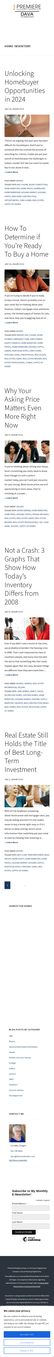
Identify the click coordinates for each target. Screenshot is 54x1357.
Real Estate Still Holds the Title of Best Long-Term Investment (26, 752)
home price (9, 514)
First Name (17, 1213)
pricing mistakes (40, 514)
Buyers (19, 180)
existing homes (30, 695)
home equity (18, 858)
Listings (12, 1063)
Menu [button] (29, 25)
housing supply (36, 346)
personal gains (12, 354)
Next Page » (41, 886)
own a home (26, 200)
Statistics (13, 1084)
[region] (27, 1331)
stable (29, 362)
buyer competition (38, 184)
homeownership (12, 192)
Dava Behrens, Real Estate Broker (27, 10)
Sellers (20, 506)
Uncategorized (15, 1095)
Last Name (17, 1222)
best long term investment (30, 854)
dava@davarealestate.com (22, 1156)
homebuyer (39, 188)
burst (33, 691)
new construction (33, 703)
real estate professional (25, 522)
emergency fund (21, 339)
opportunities (11, 200)
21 (30, 885)
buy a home (22, 184)
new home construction (24, 196)
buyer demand (24, 510)
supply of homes (12, 204)
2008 (19, 691)
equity (7, 343)
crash (40, 691)
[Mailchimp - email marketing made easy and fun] (31, 1241)
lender (7, 350)
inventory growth (13, 703)
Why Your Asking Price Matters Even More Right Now (22, 407)
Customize (27, 1342)
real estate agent (13, 358)
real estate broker (32, 358)
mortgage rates (20, 350)
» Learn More (18, 172)
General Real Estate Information (23, 1046)
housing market (29, 192)
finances (16, 343)
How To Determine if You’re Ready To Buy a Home (26, 241)
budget (20, 335)
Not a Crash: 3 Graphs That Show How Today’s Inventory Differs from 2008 (24, 576)
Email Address (19, 1203)
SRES (11, 1079)
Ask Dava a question (18, 1160)
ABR (11, 1036)
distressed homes (13, 695)
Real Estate (38, 200)
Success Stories (16, 1090)
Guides (12, 1052)
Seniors (12, 1074)
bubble (25, 691)
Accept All (27, 1334)
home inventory (12, 188)
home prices (27, 188)
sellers (14, 526)
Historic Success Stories (20, 1057)
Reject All (27, 1350)
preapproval (27, 354)
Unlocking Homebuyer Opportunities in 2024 (24, 86)
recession (34, 707)
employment (36, 339)
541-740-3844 (16, 1151)
